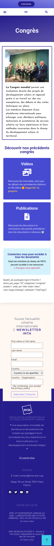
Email (14, 359)
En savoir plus (27, 521)
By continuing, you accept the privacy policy (26, 387)
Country (15, 369)
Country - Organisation (23, 377)
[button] (5, 12)
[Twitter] (15, 492)
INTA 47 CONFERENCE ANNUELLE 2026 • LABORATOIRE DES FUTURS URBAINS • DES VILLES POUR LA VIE (27, 515)
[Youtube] (21, 492)
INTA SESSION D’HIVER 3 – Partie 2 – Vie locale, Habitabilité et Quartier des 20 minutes (27, 534)
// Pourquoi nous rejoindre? (27, 268)
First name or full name (23, 341)
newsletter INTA (28, 331)
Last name (16, 350)
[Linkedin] (27, 492)
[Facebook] (10, 492)
